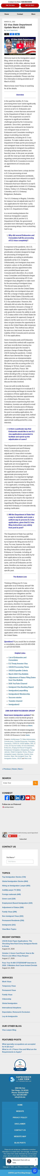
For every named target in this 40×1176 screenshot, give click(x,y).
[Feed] (32, 797)
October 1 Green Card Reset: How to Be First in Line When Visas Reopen (18, 954)
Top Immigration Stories (14, 877)
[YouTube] (27, 797)
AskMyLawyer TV (16, 739)
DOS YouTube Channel (18, 684)
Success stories (15, 697)
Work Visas (6, 982)
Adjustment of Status (13, 907)
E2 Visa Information (28, 746)
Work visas (28, 758)
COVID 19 (15, 743)
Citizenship (6, 999)
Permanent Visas (9, 990)
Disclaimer (20, 1124)
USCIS (19, 758)
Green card (8, 899)
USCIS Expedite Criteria (18, 670)
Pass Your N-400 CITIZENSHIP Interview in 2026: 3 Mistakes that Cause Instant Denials (19, 964)
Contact (20, 14)
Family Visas (9, 912)
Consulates (31, 741)
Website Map (20, 1136)
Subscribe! (23, 839)
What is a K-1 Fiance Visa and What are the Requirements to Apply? (19, 1050)
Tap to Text (29, 5)
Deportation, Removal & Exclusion (16, 1012)
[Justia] (22, 797)
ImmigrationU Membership (19, 694)
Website (20, 1111)
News (12, 756)
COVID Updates (25, 743)
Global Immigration (9, 1003)
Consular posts (9, 741)
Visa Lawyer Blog (9, 1030)
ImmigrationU (14, 704)
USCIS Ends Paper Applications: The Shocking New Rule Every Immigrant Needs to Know (19, 943)
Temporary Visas (9, 986)
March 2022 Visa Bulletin (18, 674)
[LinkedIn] (17, 797)
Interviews (20, 754)
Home (6, 14)
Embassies (7, 748)
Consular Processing (20, 741)
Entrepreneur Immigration (12, 750)
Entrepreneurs (25, 750)
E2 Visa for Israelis (15, 746)
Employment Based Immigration (22, 748)
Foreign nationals (11, 894)
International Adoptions (11, 1008)
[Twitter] (12, 797)
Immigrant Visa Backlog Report (21, 687)
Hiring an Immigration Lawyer (16, 886)
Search (35, 783)
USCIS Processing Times (19, 667)
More (33, 14)
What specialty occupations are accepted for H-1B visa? (18, 1045)
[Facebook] (7, 797)
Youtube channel (16, 701)
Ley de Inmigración (10, 1016)
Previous (6, 769)
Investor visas (28, 754)
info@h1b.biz (20, 1097)
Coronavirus (8, 743)
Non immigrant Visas (21, 756)
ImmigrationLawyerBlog (18, 690)
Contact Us (20, 1130)
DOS (31, 743)
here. (28, 735)
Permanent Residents (13, 920)
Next (20, 769)
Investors (7, 756)
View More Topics (9, 929)
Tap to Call (10, 5)
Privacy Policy (20, 1117)
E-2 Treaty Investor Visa (18, 664)
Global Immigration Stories (19, 752)
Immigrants (9, 925)
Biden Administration (29, 739)
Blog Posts (20, 1143)
